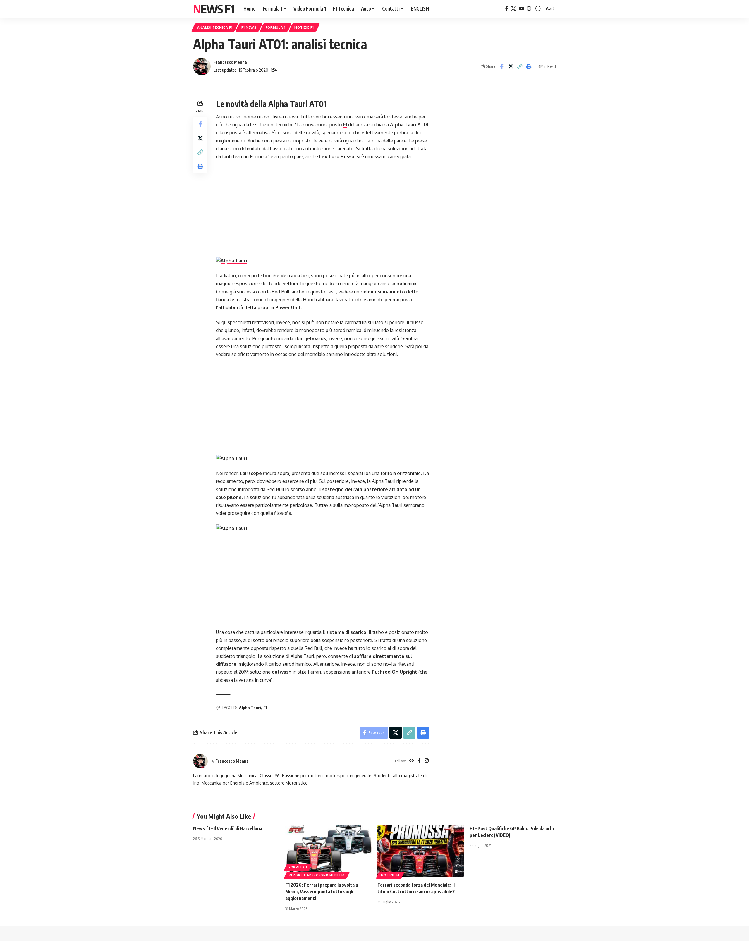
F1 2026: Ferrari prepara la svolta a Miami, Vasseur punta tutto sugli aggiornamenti (321, 891)
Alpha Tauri (250, 707)
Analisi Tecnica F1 (215, 27)
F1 (345, 125)
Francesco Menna (230, 62)
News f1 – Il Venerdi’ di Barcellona (227, 828)
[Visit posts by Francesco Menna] (202, 66)
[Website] (412, 761)
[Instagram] (528, 9)
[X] (513, 9)
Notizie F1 (304, 27)
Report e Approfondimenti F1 (317, 875)
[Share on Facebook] (501, 66)
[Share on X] (510, 66)
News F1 (213, 9)
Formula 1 (276, 27)
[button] (538, 9)
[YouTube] (521, 9)
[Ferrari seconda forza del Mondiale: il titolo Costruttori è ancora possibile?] (420, 851)
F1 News (249, 27)
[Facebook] (507, 9)
